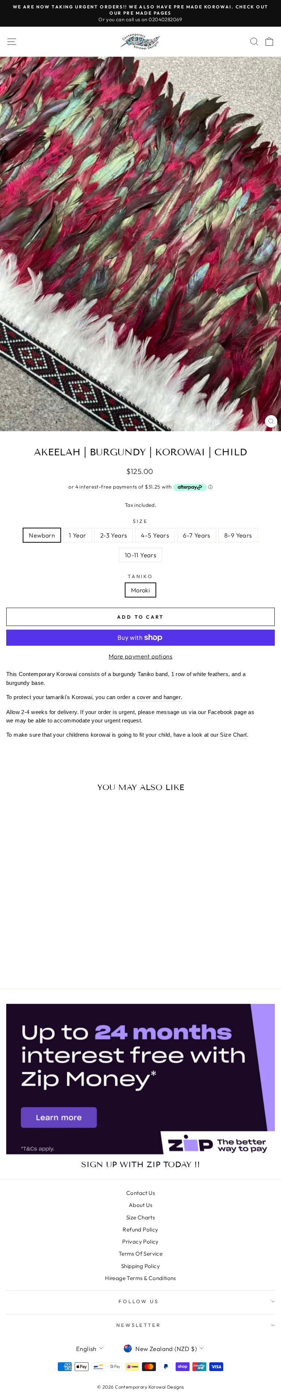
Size (140, 521)
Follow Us (139, 1301)
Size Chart (233, 735)
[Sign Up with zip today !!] (140, 1079)
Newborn (42, 535)
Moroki (140, 590)
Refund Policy (140, 1229)
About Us (140, 1205)
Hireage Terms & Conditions (140, 1278)
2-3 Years (113, 535)
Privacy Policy (140, 1241)
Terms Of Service (141, 1253)
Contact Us (140, 1192)
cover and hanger (159, 697)
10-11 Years (141, 555)
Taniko (141, 576)
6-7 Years (196, 535)
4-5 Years (155, 535)
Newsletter (138, 1325)
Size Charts (140, 1217)
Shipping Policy (140, 1266)
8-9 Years (238, 535)
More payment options (140, 656)
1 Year (77, 535)
